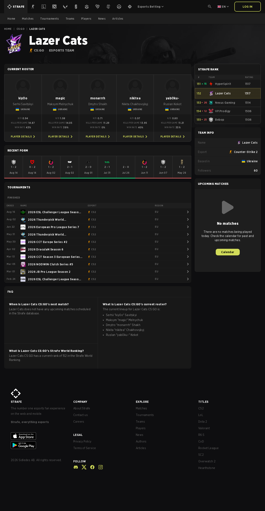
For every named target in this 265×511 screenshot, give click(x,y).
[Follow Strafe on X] (82, 467)
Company (80, 401)
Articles (141, 448)
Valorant (204, 428)
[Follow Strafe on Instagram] (99, 467)
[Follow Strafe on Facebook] (91, 467)
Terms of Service (84, 448)
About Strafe (81, 408)
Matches (141, 408)
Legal (78, 434)
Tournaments (145, 415)
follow (79, 461)
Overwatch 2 (207, 461)
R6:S (201, 434)
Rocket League (208, 448)
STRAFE (16, 401)
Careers (78, 421)
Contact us (80, 415)
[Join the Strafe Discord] (75, 467)
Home (8, 28)
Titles (203, 401)
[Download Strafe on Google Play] (39, 445)
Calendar (227, 252)
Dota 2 (202, 421)
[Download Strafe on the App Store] (39, 436)
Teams (140, 421)
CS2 (201, 408)
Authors (141, 441)
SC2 (201, 454)
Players (141, 428)
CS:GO (20, 28)
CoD (201, 441)
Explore (142, 401)
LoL (200, 415)
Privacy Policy (82, 441)
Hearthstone (206, 468)
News (139, 434)
